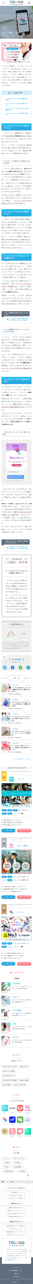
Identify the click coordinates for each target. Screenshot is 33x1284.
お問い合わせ (16, 1276)
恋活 (12, 32)
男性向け (23, 1171)
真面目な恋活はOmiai (15, 1216)
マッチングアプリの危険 (15, 1198)
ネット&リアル (20, 1158)
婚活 (19, 1162)
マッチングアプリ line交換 (9, 1080)
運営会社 (16, 1273)
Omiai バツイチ (24, 1066)
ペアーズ (21, 779)
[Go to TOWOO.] (2, 1181)
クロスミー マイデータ (19, 1084)
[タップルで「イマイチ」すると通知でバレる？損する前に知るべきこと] (28, 668)
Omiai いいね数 (24, 1080)
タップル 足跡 (6, 1084)
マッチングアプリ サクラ (9, 1066)
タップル (5, 28)
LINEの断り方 (15, 1192)
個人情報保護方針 (14, 1270)
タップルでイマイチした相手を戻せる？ (17, 114)
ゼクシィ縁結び (23, 845)
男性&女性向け (21, 32)
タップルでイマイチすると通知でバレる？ (17, 104)
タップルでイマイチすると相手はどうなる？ (17, 99)
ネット (5, 32)
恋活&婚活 (18, 1167)
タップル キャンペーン (8, 1075)
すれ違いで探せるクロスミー (15, 1213)
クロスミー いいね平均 (8, 1071)
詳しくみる (10, 830)
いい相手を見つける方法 (15, 1195)
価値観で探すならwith (15, 1207)
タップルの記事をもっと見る (21, 759)
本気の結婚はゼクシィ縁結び (15, 1226)
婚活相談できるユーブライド (15, 1232)
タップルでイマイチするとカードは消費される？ (17, 109)
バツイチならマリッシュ (15, 1229)
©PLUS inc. (15, 1282)
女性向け (7, 1162)
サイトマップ (16, 1267)
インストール (25, 830)
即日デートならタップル (15, 1210)
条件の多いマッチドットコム (15, 1234)
